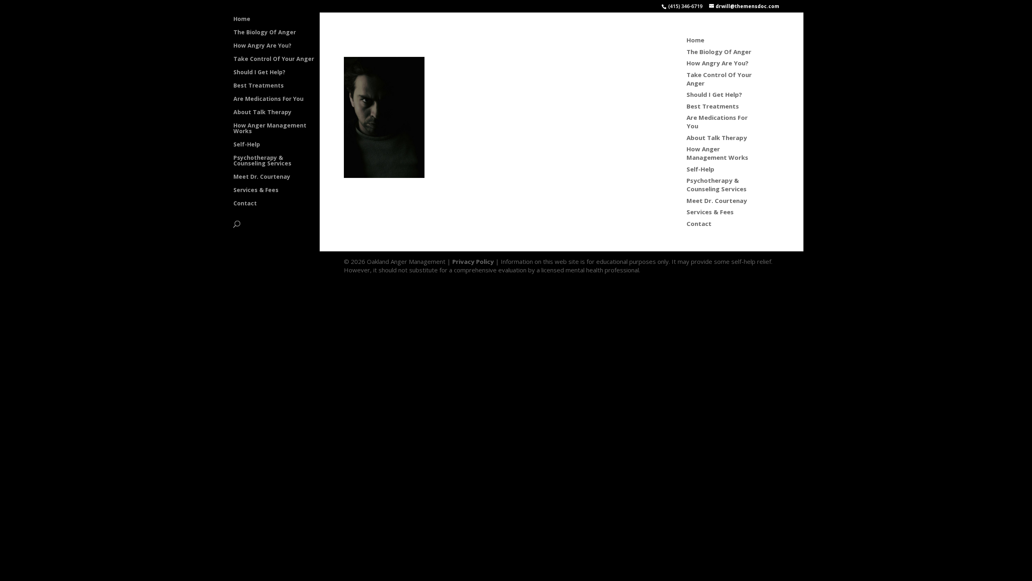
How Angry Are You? (262, 46)
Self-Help (246, 145)
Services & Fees (256, 190)
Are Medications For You (268, 99)
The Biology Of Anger (264, 32)
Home (241, 19)
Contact (245, 204)
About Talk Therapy (262, 112)
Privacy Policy (473, 261)
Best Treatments (258, 86)
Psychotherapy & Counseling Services (262, 161)
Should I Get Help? (259, 72)
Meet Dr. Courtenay (261, 177)
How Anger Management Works (269, 129)
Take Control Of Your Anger (273, 59)
